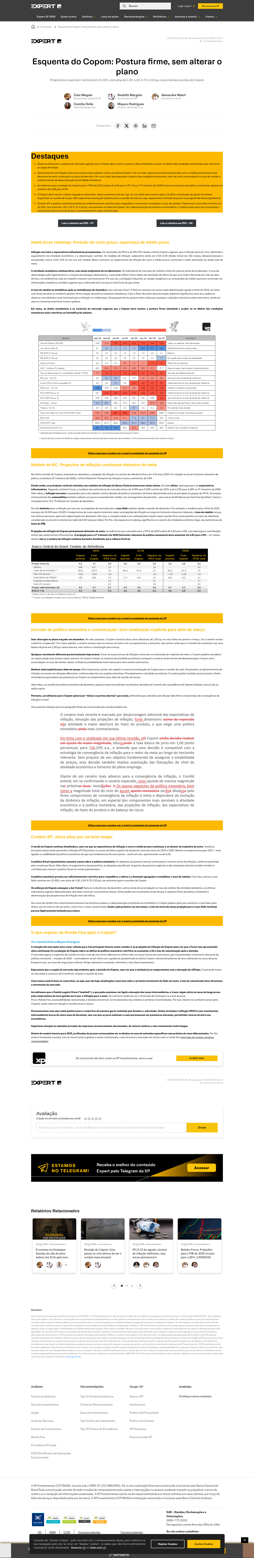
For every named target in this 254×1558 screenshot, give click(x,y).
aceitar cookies (204, 1544)
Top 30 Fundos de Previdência (99, 1429)
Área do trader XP (141, 1437)
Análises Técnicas (42, 1421)
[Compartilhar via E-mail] (153, 125)
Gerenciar (76, 1547)
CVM (67, 1532)
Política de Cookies (142, 1421)
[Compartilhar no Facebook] (117, 125)
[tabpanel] (54, 1245)
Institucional (137, 1404)
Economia (46, 26)
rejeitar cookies (167, 1544)
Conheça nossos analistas (195, 1396)
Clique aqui (196, 1058)
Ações (35, 1413)
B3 (39, 1532)
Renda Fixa (38, 1437)
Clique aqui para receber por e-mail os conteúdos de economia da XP (127, 453)
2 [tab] (127, 1286)
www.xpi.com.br (73, 1356)
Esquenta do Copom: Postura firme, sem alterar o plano (88, 26)
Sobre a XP (136, 1396)
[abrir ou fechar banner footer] (244, 1540)
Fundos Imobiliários (43, 1396)
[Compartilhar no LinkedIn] (144, 125)
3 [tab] (132, 1286)
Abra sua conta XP (210, 6)
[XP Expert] (46, 6)
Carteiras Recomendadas (96, 1404)
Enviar (202, 1127)
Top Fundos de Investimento (97, 1421)
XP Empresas (138, 1429)
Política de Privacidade (144, 1413)
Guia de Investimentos (45, 1404)
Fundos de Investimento (46, 1429)
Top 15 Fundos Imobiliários (97, 1396)
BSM (52, 1532)
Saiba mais (96, 1547)
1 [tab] (122, 1286)
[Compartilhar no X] (126, 125)
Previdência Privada (43, 1445)
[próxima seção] (140, 1285)
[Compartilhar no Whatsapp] (135, 125)
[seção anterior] (114, 1285)
